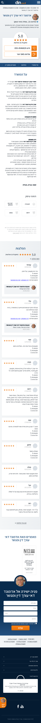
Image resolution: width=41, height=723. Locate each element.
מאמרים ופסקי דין (10, 65)
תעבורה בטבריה (32, 641)
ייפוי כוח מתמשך (15, 280)
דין (38, 8)
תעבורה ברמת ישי (9, 641)
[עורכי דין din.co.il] (20, 2)
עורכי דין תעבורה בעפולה (10, 8)
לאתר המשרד (23, 639)
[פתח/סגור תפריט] (38, 2)
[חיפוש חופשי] (2, 2)
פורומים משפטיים (33, 666)
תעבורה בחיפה (12, 639)
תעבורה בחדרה (21, 641)
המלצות (23, 65)
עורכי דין (33, 8)
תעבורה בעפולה (20, 644)
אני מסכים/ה (23, 623)
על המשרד (35, 65)
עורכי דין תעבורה (24, 8)
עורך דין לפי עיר (33, 661)
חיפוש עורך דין (34, 657)
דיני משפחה (25, 280)
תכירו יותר (21, 690)
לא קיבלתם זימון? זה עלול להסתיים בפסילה (29, 563)
